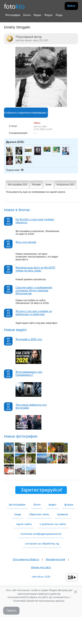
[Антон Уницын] (19, 163)
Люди (59, 15)
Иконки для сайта (41, 567)
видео (52, 504)
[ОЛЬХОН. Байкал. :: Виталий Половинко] (9, 451)
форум (68, 504)
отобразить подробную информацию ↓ (26, 112)
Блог (49, 184)
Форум (48, 15)
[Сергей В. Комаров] (19, 153)
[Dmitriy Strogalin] (41, 106)
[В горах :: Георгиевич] (20, 473)
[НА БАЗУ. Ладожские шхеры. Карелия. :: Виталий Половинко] (20, 451)
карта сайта (24, 524)
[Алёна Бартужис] (56, 151)
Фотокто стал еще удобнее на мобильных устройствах (34, 313)
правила (62, 514)
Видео (37, 15)
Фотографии (12, 15)
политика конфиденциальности (41, 533)
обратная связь (39, 514)
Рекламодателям (55, 559)
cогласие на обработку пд (42, 543)
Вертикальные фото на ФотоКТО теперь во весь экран (35, 269)
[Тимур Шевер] (28, 162)
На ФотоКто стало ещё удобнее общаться (35, 221)
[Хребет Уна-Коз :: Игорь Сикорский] (63, 451)
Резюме (36, 184)
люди (17, 514)
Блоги (26, 15)
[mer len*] (28, 151)
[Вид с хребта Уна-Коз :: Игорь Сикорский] (42, 462)
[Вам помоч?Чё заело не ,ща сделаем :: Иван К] (42, 451)
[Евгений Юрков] (37, 154)
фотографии (17, 504)
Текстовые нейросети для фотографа (31, 406)
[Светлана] (47, 151)
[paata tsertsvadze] (65, 154)
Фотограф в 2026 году (29, 339)
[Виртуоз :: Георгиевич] (63, 462)
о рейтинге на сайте (53, 524)
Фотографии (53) (17, 184)
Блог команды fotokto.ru (26, 559)
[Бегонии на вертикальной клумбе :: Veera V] (53, 451)
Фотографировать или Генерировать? (29, 373)
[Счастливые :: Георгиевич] (9, 473)
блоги (37, 504)
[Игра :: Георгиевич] (52, 462)
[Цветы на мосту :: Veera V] (31, 473)
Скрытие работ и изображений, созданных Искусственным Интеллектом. (34, 290)
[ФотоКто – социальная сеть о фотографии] (14, 6)
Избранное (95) (65, 184)
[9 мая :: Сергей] (31, 451)
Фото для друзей (26, 242)
